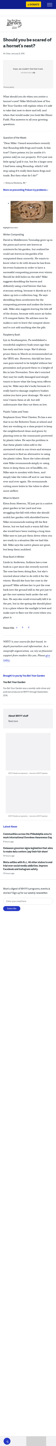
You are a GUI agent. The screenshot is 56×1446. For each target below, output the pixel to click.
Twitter (23, 627)
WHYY (11, 5)
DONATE (34, 4)
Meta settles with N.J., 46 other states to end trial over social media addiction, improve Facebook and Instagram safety (27, 865)
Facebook (17, 627)
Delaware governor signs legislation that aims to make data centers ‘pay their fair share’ (28, 849)
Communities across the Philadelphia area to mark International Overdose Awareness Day (27, 835)
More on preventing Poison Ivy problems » (25, 189)
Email (29, 627)
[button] (7, 1441)
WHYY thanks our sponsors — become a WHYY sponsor (28, 773)
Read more (13, 721)
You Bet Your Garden (14, 682)
